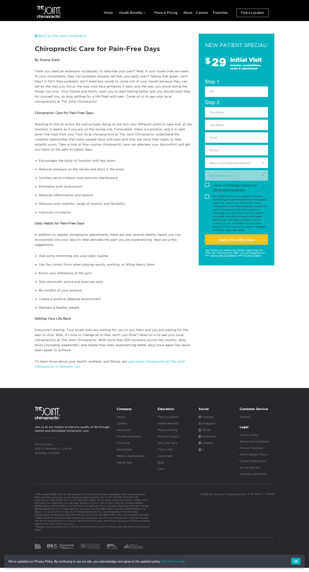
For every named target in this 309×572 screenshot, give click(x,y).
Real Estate (124, 449)
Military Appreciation (131, 456)
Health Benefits (131, 13)
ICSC (133, 546)
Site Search (256, 494)
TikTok (205, 430)
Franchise (220, 13)
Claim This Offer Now (236, 240)
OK (296, 561)
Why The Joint (167, 443)
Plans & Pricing (165, 13)
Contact (245, 416)
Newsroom (124, 430)
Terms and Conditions (229, 189)
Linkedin (207, 443)
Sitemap (270, 494)
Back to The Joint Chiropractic (62, 36)
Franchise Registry (90, 546)
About (187, 13)
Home (108, 13)
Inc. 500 (38, 546)
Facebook (208, 436)
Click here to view (172, 561)
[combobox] (236, 163)
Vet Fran (111, 546)
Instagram (208, 423)
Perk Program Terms (253, 454)
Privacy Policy (241, 185)
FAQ (161, 469)
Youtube (207, 416)
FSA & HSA (165, 449)
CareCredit (165, 456)
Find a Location (252, 13)
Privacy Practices (251, 448)
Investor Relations (129, 436)
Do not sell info (250, 467)
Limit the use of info (253, 474)
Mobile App (124, 462)
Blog (161, 462)
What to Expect (168, 436)
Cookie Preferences (253, 461)
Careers (202, 13)
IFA (60, 546)
